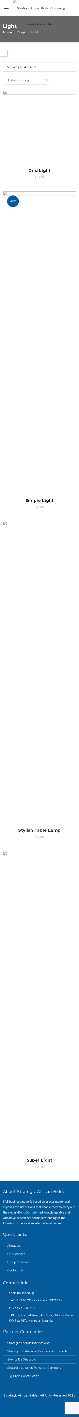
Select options (39, 1002)
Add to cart (39, 127)
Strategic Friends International (28, 1343)
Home (7, 32)
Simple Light (40, 500)
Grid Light (40, 170)
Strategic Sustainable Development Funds (37, 1351)
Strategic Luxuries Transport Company (34, 1368)
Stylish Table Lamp (39, 830)
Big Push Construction (23, 1376)
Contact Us (15, 1270)
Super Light (39, 1160)
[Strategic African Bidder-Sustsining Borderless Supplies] (39, 15)
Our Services (16, 1254)
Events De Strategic (21, 1359)
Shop (21, 32)
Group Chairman (18, 1262)
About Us (13, 1245)
